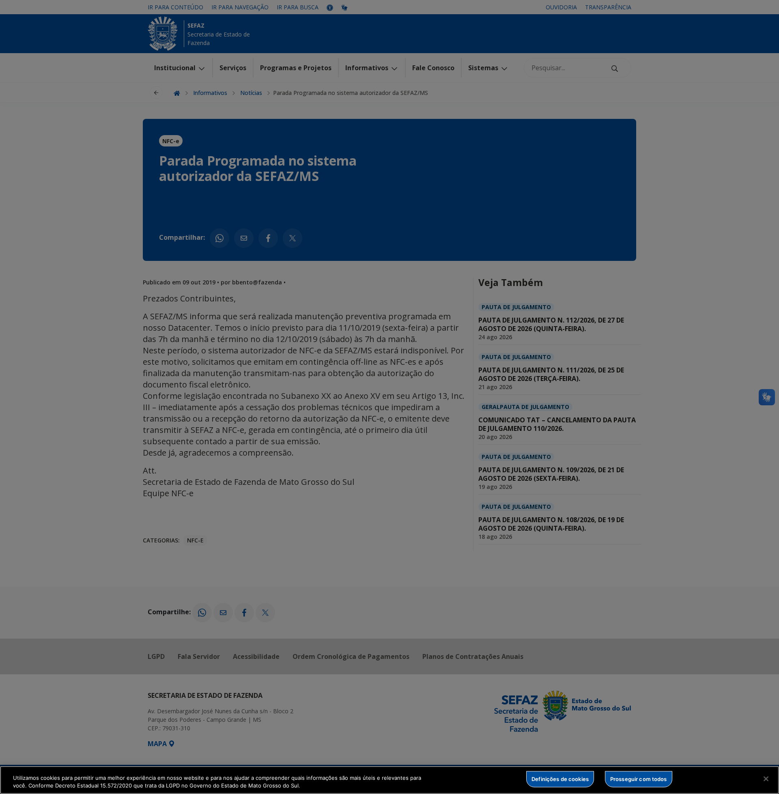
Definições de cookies (560, 779)
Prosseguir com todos (638, 779)
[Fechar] (766, 779)
